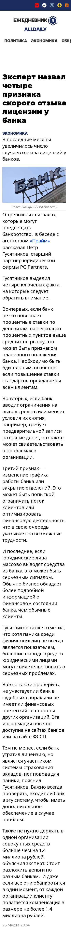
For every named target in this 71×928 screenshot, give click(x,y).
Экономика (44, 40)
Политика (15, 40)
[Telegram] (44, 5)
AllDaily (30, 24)
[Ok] (67, 5)
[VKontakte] (37, 5)
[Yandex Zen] (59, 5)
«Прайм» (40, 240)
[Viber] (52, 5)
